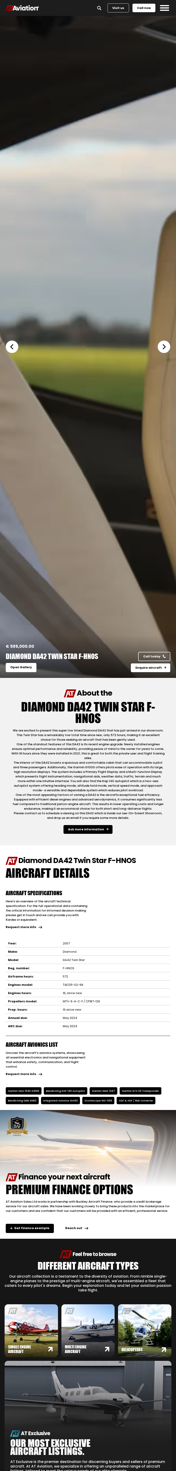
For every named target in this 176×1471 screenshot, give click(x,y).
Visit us (118, 8)
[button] (15, 347)
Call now (144, 8)
